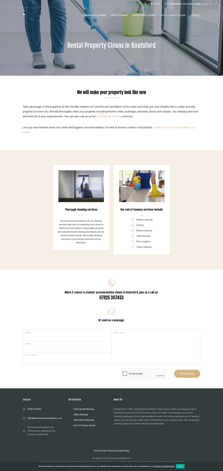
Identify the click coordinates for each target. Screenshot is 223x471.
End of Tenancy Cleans (173, 15)
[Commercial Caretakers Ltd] (28, 15)
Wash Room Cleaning (144, 15)
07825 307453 (154, 4)
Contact (195, 15)
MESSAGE (119, 333)
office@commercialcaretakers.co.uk (184, 4)
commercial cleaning (109, 116)
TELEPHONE (31, 355)
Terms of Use (99, 451)
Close (180, 466)
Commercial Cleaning (94, 15)
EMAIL (28, 344)
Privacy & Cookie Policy (119, 451)
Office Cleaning (119, 15)
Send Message (187, 373)
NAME (28, 333)
